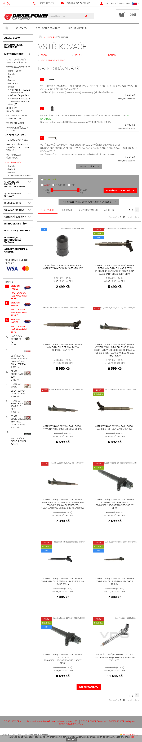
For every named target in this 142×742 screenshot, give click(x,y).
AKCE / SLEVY (12, 37)
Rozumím (71, 740)
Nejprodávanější (88, 210)
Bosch (11, 74)
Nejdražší (66, 210)
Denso (11, 80)
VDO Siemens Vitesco (19, 175)
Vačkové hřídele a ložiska (17, 129)
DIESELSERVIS (12, 202)
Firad (10, 77)
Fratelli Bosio (14, 70)
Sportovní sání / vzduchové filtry (17, 61)
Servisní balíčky (15, 216)
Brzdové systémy (16, 223)
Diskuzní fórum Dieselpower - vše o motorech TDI (52, 721)
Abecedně (109, 210)
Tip (73, 185)
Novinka (60, 185)
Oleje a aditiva (14, 209)
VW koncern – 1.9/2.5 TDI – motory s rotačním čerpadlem (19, 93)
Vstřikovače (13, 162)
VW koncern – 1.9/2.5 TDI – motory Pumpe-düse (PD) (19, 101)
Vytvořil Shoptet (131, 735)
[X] (10, 3)
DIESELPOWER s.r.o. (14, 721)
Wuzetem (13, 83)
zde (132, 737)
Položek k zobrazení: (120, 190)
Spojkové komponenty (14, 109)
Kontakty (21, 28)
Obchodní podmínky (48, 28)
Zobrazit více (87, 167)
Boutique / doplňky (17, 230)
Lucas (11, 86)
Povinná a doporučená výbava (12, 240)
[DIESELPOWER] (27, 16)
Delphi (11, 169)
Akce (47, 185)
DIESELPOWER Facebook (93, 721)
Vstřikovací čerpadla (13, 156)
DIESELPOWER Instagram (122, 721)
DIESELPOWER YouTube (71, 724)
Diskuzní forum (77, 28)
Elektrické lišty (16, 135)
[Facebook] (4, 3)
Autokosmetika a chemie (16, 250)
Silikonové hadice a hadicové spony (14, 184)
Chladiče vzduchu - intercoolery (18, 117)
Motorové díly (14, 54)
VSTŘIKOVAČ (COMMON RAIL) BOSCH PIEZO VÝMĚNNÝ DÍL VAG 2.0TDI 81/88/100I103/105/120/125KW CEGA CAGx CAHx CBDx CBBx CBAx (88, 148)
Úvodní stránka (7, 28)
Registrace (125, 3)
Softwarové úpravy (12, 194)
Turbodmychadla (17, 140)
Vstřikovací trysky (18, 67)
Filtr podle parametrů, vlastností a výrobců (87, 202)
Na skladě (50, 179)
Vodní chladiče (15, 123)
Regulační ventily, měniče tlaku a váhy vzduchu (18, 147)
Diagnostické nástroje (13, 45)
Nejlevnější (48, 210)
